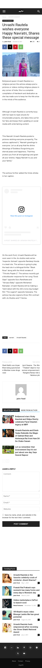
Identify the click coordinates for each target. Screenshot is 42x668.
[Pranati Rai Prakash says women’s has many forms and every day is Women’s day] (7, 591)
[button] (4, 11)
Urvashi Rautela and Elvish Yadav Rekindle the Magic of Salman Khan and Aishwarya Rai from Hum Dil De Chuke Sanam (27, 435)
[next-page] (7, 460)
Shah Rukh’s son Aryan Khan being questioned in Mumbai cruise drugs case (11, 369)
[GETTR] (11, 647)
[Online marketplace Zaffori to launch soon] (7, 603)
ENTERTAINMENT (14, 17)
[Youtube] (24, 653)
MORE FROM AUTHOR (29, 410)
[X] (10, 47)
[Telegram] (36, 647)
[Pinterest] (15, 47)
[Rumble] (30, 647)
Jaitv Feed (7, 41)
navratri (11, 337)
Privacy (27, 661)
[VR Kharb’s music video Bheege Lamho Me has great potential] (7, 615)
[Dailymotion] (5, 647)
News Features (18, 605)
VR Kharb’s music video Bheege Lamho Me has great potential (26, 614)
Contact (20, 661)
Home (4, 17)
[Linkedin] (18, 647)
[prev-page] (3, 460)
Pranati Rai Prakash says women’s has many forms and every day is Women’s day (26, 590)
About (14, 661)
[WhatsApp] (20, 47)
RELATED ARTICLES (11, 410)
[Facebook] (4, 47)
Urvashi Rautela (21, 337)
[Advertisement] (21, 4)
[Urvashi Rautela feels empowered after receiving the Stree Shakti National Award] (7, 627)
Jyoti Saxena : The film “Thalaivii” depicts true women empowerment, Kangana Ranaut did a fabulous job (31, 370)
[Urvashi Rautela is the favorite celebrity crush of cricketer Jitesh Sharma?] (7, 578)
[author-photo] (21, 395)
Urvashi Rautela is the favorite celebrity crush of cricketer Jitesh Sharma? (25, 577)
